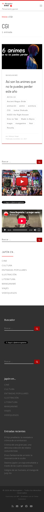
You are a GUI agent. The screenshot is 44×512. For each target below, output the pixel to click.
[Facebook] (26, 506)
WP (18, 496)
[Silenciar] (35, 230)
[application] (22, 221)
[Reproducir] (5, 230)
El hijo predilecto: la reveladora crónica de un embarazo (18, 439)
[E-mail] (17, 506)
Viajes (5, 288)
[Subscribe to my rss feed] (13, 506)
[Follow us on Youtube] (31, 506)
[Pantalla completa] (39, 230)
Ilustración (9, 274)
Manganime (9, 283)
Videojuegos (9, 292)
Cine (4, 260)
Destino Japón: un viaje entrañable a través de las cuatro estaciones (21, 464)
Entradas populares (14, 270)
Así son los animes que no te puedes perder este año (21, 86)
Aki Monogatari (16, 490)
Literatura (8, 279)
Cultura (7, 265)
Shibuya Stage (14, 136)
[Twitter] (22, 506)
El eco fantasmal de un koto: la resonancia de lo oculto (18, 457)
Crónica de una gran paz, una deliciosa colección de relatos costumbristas (17, 447)
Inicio (4, 16)
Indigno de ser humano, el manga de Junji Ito (21, 471)
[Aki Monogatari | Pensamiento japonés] (7, 4)
